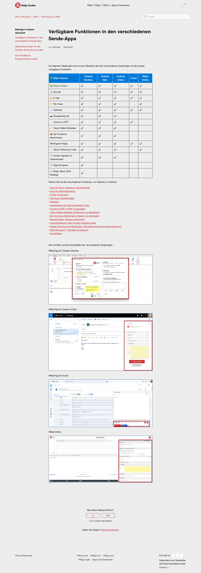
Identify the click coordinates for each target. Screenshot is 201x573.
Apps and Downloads (102, 559)
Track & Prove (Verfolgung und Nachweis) (70, 187)
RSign (98, 5)
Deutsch (163, 567)
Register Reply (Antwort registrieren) (67, 219)
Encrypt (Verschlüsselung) (62, 191)
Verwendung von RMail (50, 16)
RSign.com (108, 555)
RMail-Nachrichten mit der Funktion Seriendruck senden (29, 48)
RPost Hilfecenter (22, 16)
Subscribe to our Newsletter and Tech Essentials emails (172, 562)
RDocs (106, 5)
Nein (108, 515)
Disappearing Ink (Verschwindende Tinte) (69, 205)
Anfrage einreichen (110, 529)
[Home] (25, 5)
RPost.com (82, 555)
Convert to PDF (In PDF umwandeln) (67, 208)
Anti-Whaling (56, 233)
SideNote (54, 201)
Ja (93, 515)
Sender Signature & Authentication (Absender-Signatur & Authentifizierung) (85, 226)
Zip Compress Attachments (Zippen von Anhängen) (74, 215)
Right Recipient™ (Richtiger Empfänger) (69, 229)
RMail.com (95, 555)
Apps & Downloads (120, 5)
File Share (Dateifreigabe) (62, 198)
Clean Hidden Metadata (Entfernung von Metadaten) (75, 212)
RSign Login (84, 559)
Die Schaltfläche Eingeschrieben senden (26, 57)
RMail (90, 5)
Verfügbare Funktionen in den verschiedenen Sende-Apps (29, 39)
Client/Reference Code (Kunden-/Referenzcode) (73, 222)
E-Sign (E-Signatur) (59, 194)
